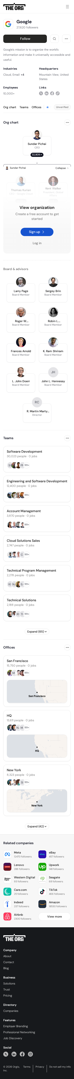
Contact (8, 962)
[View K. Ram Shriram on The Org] (53, 342)
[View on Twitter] (41, 93)
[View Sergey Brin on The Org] (53, 282)
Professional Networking (19, 1032)
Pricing (7, 995)
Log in (37, 243)
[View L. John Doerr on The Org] (21, 372)
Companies (10, 1011)
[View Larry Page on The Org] (21, 282)
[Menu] (67, 6)
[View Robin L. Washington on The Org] (53, 312)
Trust (6, 989)
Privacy (40, 1066)
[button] (37, 145)
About (7, 956)
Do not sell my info (60, 1066)
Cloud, (7, 74)
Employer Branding (15, 1026)
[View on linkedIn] (47, 93)
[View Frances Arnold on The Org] (21, 342)
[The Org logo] (14, 937)
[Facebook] (22, 1054)
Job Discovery (12, 1038)
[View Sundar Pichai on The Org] (37, 135)
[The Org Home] (14, 6)
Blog (6, 968)
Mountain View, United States (54, 77)
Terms (26, 1066)
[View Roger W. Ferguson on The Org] (21, 312)
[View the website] (58, 93)
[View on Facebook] (52, 93)
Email (16, 74)
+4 (22, 74)
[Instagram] (30, 1054)
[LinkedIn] (14, 1054)
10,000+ (9, 93)
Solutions (9, 983)
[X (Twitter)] (5, 1054)
